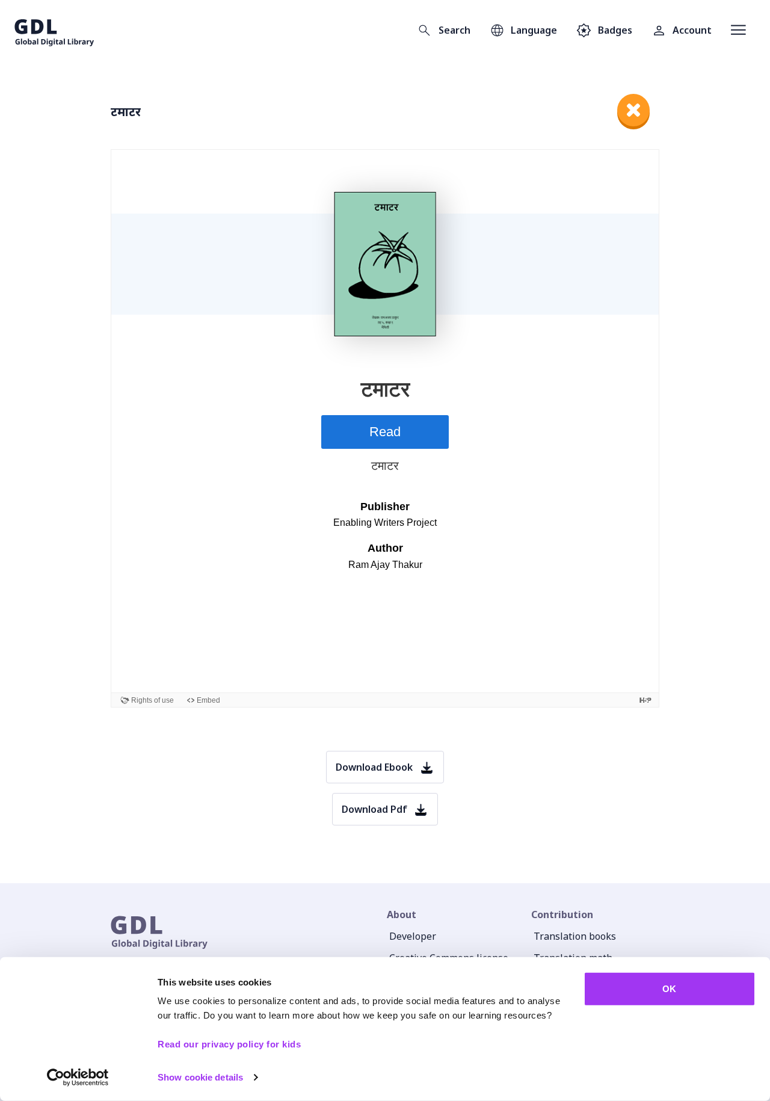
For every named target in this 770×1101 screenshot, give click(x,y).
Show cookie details (200, 1077)
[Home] (54, 30)
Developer (412, 936)
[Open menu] (738, 30)
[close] (633, 110)
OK (669, 989)
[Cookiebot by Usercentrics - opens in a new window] (78, 1078)
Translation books (575, 936)
